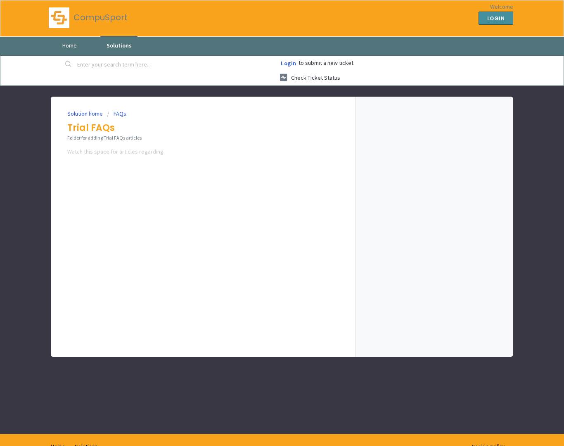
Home (69, 45)
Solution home (85, 113)
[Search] (68, 65)
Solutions (119, 45)
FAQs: (121, 113)
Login (288, 63)
